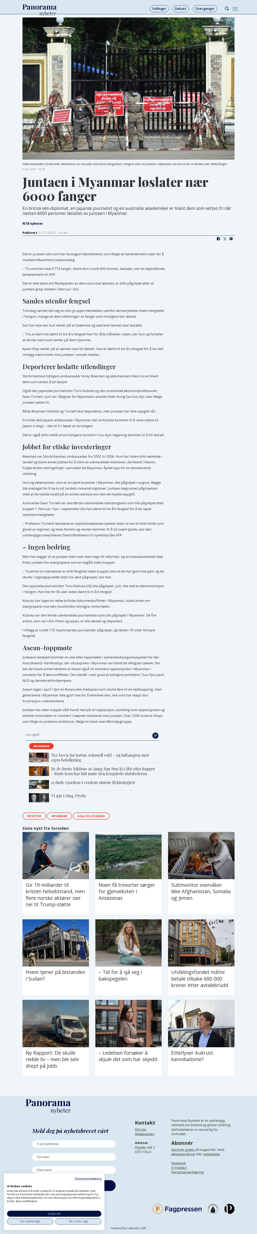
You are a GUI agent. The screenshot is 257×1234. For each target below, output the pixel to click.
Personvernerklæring (187, 1172)
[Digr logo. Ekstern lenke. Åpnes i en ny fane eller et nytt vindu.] (9, 1182)
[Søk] (226, 8)
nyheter (34, 816)
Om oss (140, 1129)
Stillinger (159, 8)
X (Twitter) (179, 1168)
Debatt (180, 8)
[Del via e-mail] (231, 239)
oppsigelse (211, 1154)
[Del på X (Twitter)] (225, 239)
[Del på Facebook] (218, 239)
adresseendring (183, 1154)
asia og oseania (91, 816)
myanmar (41, 746)
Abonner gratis (182, 1149)
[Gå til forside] (39, 7)
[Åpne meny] (235, 9)
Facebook (178, 1163)
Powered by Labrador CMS (128, 1228)
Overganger (204, 8)
